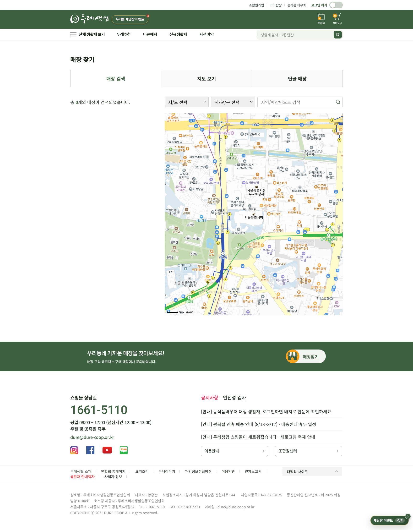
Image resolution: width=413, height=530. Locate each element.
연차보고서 (253, 471)
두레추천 (124, 34)
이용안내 (211, 451)
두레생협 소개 (80, 471)
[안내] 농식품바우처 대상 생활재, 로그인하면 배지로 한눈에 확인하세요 (266, 411)
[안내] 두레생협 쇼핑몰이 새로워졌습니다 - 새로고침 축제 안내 (258, 437)
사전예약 (207, 34)
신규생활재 (178, 34)
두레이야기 (166, 471)
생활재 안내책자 (82, 476)
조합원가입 (256, 5)
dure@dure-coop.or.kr (92, 437)
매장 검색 (115, 78)
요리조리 (142, 471)
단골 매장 (297, 78)
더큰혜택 (150, 34)
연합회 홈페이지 (113, 471)
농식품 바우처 (296, 5)
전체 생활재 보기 (92, 34)
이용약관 (228, 471)
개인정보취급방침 (198, 471)
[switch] (336, 5)
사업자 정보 (113, 476)
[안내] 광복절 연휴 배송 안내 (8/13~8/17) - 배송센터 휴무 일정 (258, 424)
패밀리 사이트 (297, 471)
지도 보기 (206, 78)
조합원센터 (287, 451)
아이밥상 (276, 5)
